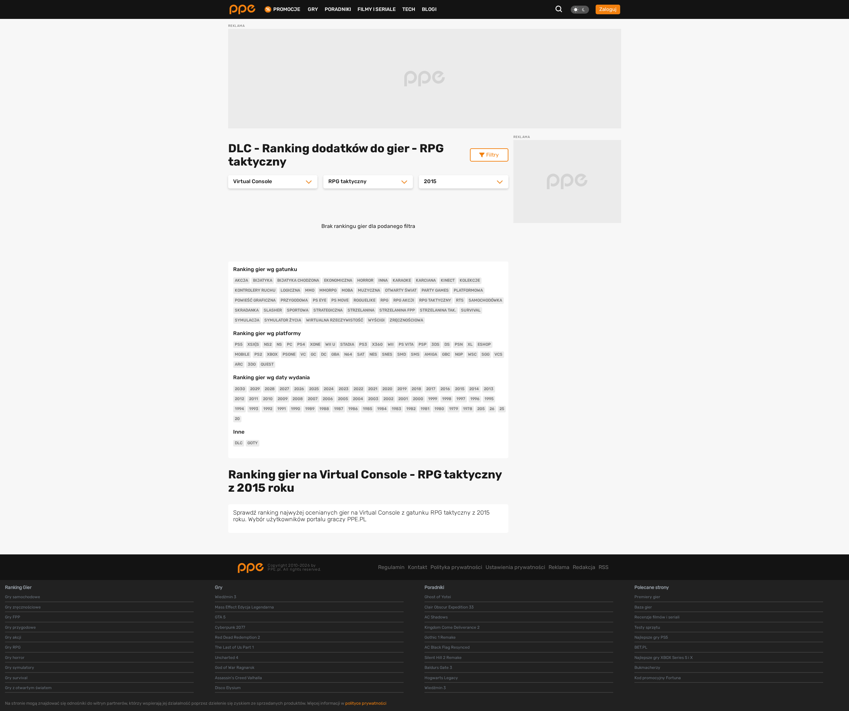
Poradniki (338, 9)
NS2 (268, 344)
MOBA (347, 290)
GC (313, 354)
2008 (298, 398)
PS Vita (406, 344)
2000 (418, 398)
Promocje (286, 9)
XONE (315, 344)
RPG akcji (403, 300)
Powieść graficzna (255, 300)
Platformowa (468, 290)
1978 (467, 408)
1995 (489, 398)
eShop (484, 344)
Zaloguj (608, 9)
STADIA (347, 344)
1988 (324, 408)
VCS (498, 354)
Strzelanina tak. (438, 310)
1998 (446, 398)
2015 (459, 389)
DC (323, 354)
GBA (335, 354)
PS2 (258, 354)
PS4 (301, 344)
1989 (309, 408)
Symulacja (247, 320)
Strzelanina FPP (397, 310)
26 (492, 408)
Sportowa (297, 310)
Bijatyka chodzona (298, 280)
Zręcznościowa (406, 320)
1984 (382, 408)
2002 (388, 398)
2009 (283, 398)
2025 (314, 389)
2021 (372, 389)
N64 (348, 354)
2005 (343, 398)
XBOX (272, 354)
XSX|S (253, 344)
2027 (284, 389)
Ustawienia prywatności (515, 567)
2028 (270, 389)
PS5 (238, 344)
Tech (408, 9)
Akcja (241, 280)
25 (501, 408)
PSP (422, 344)
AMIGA (430, 354)
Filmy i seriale (377, 9)
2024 (329, 389)
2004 (358, 398)
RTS (460, 300)
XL (470, 344)
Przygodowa (294, 300)
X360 (377, 344)
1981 (425, 408)
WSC (472, 354)
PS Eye (319, 300)
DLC (238, 443)
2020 (387, 389)
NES (373, 354)
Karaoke (402, 280)
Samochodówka (485, 300)
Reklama (559, 567)
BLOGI (429, 9)
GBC (446, 354)
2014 (474, 389)
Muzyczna (369, 290)
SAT (360, 354)
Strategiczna (328, 310)
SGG (486, 354)
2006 (328, 398)
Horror (365, 280)
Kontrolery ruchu (255, 290)
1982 (411, 408)
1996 (475, 398)
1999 (432, 398)
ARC (239, 364)
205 (481, 408)
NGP (459, 354)
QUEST (267, 364)
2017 (430, 389)
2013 (488, 389)
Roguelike (364, 300)
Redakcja (584, 567)
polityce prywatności (365, 703)
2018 (416, 389)
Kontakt (417, 567)
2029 (255, 389)
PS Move (340, 300)
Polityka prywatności (456, 567)
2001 (403, 398)
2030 (240, 389)
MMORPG (328, 290)
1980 (439, 408)
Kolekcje (470, 280)
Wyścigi (376, 320)
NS (279, 344)
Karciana (426, 280)
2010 (268, 398)
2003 (373, 398)
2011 (253, 398)
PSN (459, 344)
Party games (435, 290)
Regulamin (391, 567)
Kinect (448, 280)
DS (447, 344)
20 (237, 418)
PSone (289, 354)
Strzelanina (361, 310)
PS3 (363, 344)
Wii (391, 344)
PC (289, 344)
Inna (383, 280)
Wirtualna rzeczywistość (334, 320)
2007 (313, 398)
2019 (402, 389)
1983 (396, 408)
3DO (252, 364)
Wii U (330, 344)
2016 (445, 389)
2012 (239, 398)
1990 (295, 408)
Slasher (273, 310)
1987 (338, 408)
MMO (309, 290)
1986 (353, 408)
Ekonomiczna (338, 280)
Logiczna (290, 290)
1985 (367, 408)
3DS (435, 344)
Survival (471, 310)
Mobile (242, 354)
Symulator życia (282, 320)
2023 (344, 389)
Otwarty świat (401, 290)
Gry (313, 9)
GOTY (252, 443)
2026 (299, 389)
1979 (453, 408)
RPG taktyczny (435, 300)
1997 (460, 398)
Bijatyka (262, 280)
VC (303, 354)
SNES (387, 354)
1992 (267, 408)
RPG (384, 300)
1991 (281, 408)
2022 (358, 389)
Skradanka (247, 310)
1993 (253, 408)
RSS (604, 567)
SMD (401, 354)
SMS (415, 354)
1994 (239, 408)
